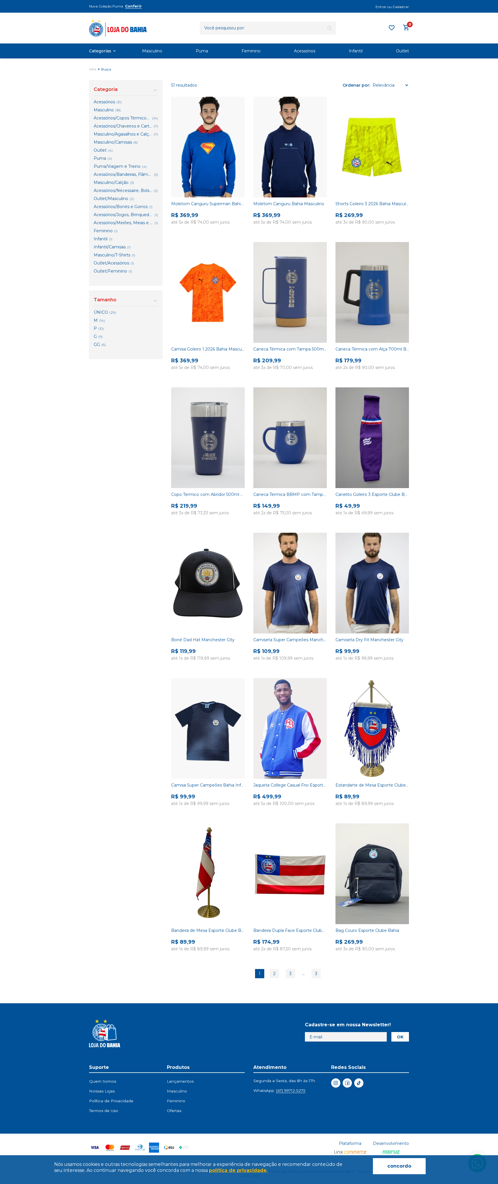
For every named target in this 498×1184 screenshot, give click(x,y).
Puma (202, 51)
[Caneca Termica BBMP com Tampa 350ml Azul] (290, 437)
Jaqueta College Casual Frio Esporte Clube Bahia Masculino (290, 785)
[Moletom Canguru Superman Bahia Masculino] (208, 147)
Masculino (152, 51)
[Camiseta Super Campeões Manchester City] (290, 583)
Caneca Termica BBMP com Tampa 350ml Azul (290, 494)
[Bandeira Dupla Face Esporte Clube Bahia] (290, 873)
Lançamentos (180, 1081)
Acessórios (304, 51)
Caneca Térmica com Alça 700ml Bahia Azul (372, 349)
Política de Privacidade (111, 1101)
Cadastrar (401, 7)
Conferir (133, 6)
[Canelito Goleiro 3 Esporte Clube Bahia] (372, 437)
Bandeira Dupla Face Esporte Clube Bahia (290, 930)
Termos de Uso (103, 1110)
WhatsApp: (279, 1090)
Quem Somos (102, 1081)
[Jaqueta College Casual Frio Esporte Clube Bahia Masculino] (290, 728)
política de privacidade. (238, 1170)
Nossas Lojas (102, 1091)
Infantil (356, 51)
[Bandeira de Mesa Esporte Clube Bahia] (208, 873)
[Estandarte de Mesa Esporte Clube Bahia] (372, 728)
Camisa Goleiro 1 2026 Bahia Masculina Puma (208, 349)
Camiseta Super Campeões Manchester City (290, 639)
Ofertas (174, 1110)
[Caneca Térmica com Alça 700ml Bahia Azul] (372, 292)
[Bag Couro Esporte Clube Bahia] (372, 873)
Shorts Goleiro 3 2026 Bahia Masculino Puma (372, 203)
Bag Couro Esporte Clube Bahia (367, 930)
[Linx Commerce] (350, 1152)
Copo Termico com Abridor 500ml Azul (208, 494)
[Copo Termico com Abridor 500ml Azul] (208, 437)
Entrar (381, 7)
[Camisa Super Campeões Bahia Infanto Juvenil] (208, 728)
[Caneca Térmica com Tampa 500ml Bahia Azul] (290, 292)
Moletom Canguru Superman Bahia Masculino (208, 203)
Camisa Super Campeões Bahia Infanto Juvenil (208, 785)
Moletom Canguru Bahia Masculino (288, 203)
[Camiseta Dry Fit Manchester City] (372, 583)
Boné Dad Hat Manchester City (203, 639)
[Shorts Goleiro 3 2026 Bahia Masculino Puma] (372, 147)
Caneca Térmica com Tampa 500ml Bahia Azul (290, 349)
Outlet (402, 51)
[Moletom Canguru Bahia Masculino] (290, 147)
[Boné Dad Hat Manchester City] (208, 583)
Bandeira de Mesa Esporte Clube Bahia (208, 930)
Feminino (251, 51)
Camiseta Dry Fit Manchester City (369, 639)
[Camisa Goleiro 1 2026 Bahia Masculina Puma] (208, 292)
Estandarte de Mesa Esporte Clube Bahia (372, 785)
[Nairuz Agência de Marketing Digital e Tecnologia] (391, 1152)
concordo (399, 1166)
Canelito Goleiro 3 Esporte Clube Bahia (372, 494)
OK (400, 1037)
